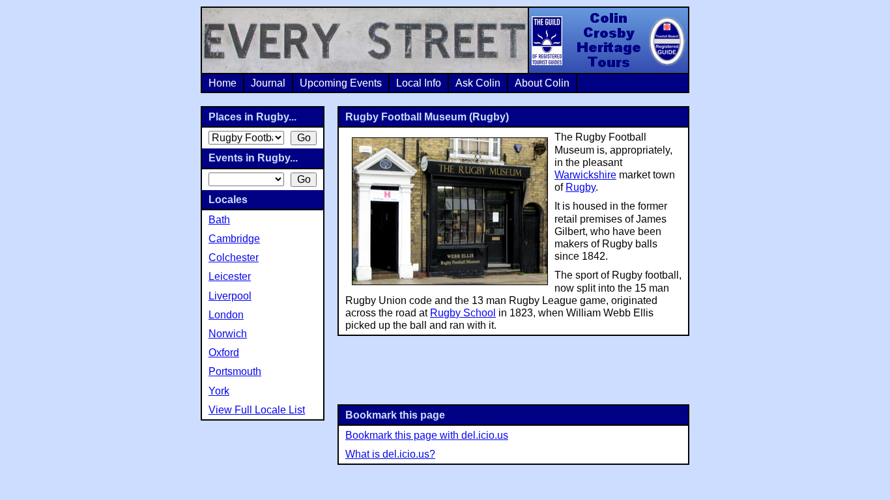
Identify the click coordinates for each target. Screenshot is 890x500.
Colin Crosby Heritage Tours (608, 40)
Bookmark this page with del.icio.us (426, 435)
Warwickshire (585, 174)
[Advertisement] (513, 368)
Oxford (223, 352)
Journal (268, 83)
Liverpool (229, 295)
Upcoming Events (341, 83)
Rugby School (463, 312)
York (218, 390)
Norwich (227, 333)
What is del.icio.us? (390, 454)
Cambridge (234, 238)
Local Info (418, 83)
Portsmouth (234, 371)
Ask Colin (477, 83)
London (226, 314)
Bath (219, 219)
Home (222, 83)
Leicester (229, 276)
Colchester (233, 257)
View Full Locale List (256, 409)
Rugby (581, 187)
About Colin (542, 83)
